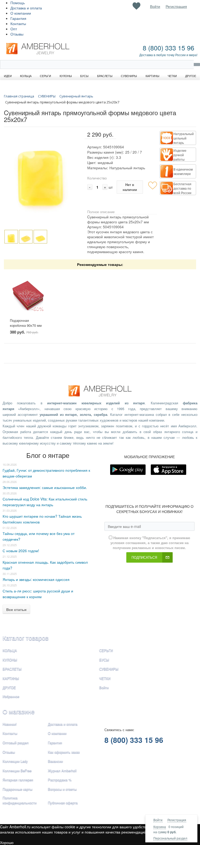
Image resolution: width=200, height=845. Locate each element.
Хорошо (7, 842)
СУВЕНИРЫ (108, 668)
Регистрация (176, 820)
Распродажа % (60, 779)
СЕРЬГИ (106, 650)
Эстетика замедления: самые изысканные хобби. (45, 487)
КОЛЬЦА (10, 650)
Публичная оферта (63, 802)
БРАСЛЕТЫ (12, 668)
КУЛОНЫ (10, 659)
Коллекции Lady (15, 761)
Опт (13, 28)
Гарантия (18, 18)
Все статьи (16, 609)
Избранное (11, 696)
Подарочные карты (17, 788)
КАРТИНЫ (11, 678)
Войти (157, 820)
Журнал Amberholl (62, 770)
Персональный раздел (170, 838)
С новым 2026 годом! (21, 550)
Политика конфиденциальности (19, 800)
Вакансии (55, 761)
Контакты (18, 23)
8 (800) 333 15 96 (168, 47)
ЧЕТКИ (104, 678)
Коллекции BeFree (17, 770)
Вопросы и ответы (62, 788)
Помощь (17, 2)
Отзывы (16, 34)
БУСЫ (104, 659)
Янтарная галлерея (18, 779)
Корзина (159, 826)
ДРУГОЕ (9, 687)
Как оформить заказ (64, 751)
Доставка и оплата (26, 7)
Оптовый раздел (16, 742)
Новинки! (10, 723)
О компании (20, 13)
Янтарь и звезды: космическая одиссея (36, 579)
